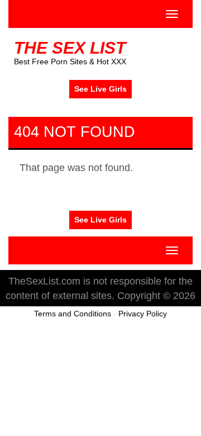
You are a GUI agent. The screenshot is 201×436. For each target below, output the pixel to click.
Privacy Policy (142, 313)
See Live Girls (100, 88)
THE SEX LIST (70, 48)
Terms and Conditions (72, 313)
